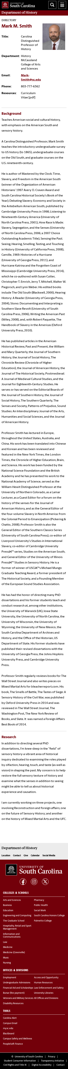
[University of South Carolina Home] (17, 4)
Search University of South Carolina (52, 5)
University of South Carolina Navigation (62, 5)
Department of (19, 12)
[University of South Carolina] (34, 869)
